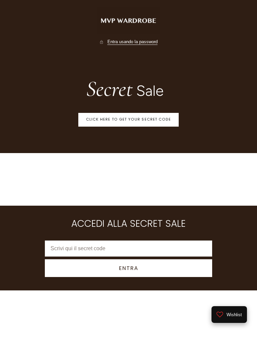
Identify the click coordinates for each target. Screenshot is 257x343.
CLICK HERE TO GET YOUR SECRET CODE (128, 119)
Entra (129, 268)
